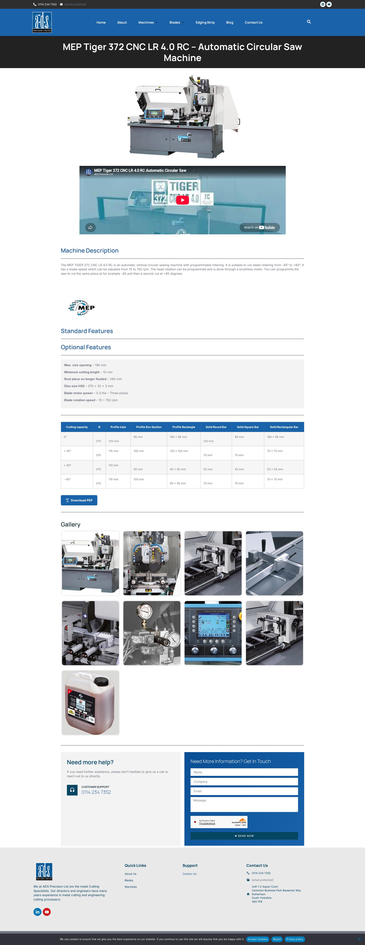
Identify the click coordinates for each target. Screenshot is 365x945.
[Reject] (359, 938)
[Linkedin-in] (37, 912)
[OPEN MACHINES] (156, 22)
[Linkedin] (322, 4)
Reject (277, 939)
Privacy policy (294, 939)
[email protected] (75, 4)
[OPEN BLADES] (182, 22)
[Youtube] (329, 4)
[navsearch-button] (309, 22)
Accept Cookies (257, 939)
